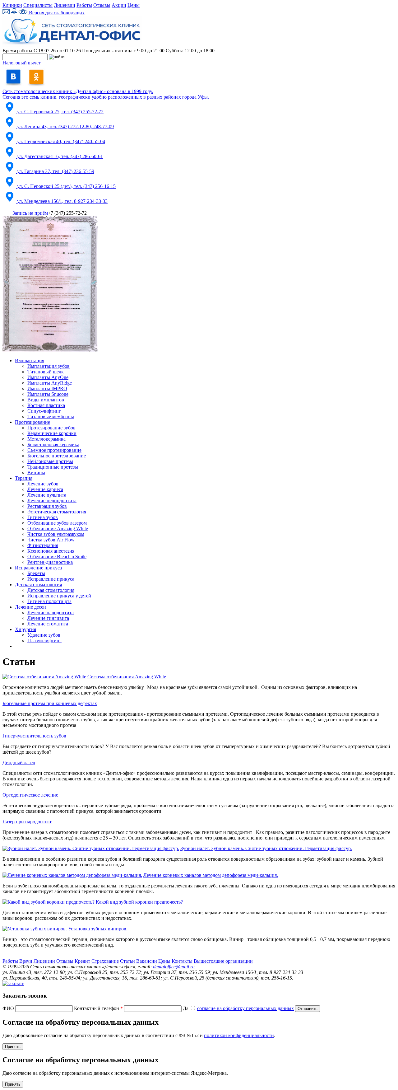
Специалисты (38, 5)
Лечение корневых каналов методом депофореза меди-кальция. (210, 875)
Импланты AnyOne (47, 377)
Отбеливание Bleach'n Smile (56, 556)
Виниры (36, 472)
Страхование (105, 961)
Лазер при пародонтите (27, 821)
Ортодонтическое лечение (30, 795)
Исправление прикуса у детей (59, 595)
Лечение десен (30, 607)
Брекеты (36, 573)
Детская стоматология (38, 584)
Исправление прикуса (38, 567)
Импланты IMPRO (47, 388)
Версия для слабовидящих (56, 12)
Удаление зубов (43, 635)
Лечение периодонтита (51, 500)
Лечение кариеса (45, 489)
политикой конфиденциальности (239, 1035)
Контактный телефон (98, 1008)
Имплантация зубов (48, 366)
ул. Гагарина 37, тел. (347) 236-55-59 (55, 171)
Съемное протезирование (54, 450)
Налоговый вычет (21, 62)
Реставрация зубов (47, 506)
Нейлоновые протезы (50, 461)
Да (238, 1008)
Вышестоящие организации (223, 961)
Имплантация (29, 360)
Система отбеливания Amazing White (126, 676)
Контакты (182, 961)
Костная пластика (46, 405)
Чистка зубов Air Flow (51, 539)
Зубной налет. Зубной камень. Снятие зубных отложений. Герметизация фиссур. (266, 848)
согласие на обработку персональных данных (245, 1008)
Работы (84, 5)
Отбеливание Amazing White (57, 528)
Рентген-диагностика (50, 562)
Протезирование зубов (51, 427)
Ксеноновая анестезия (50, 551)
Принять (13, 1046)
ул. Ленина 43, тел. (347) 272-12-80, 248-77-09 (65, 126)
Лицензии (64, 5)
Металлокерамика (46, 439)
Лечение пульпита (46, 495)
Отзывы (101, 5)
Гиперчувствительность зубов (34, 735)
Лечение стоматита (47, 623)
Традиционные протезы (52, 467)
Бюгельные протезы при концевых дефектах (49, 703)
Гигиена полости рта (49, 601)
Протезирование (32, 422)
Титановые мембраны (50, 416)
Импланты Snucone (47, 394)
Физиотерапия (42, 545)
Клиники (12, 5)
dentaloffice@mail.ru (174, 966)
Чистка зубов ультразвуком (55, 534)
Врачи (25, 961)
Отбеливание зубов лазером (57, 523)
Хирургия (25, 629)
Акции (119, 5)
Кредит (82, 961)
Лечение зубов (42, 483)
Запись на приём (30, 213)
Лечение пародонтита (50, 612)
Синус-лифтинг (44, 411)
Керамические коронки (51, 433)
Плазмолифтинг (44, 640)
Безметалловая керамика (53, 444)
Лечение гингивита (48, 618)
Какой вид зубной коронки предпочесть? (139, 902)
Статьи (127, 961)
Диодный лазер (18, 762)
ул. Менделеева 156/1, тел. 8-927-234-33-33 (62, 201)
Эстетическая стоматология (56, 511)
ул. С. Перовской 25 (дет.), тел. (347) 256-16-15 (66, 186)
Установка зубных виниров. (97, 928)
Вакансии (146, 961)
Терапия (23, 478)
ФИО (8, 1008)
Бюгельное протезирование (56, 455)
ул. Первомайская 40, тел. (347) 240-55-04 (61, 141)
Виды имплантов (45, 399)
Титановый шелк (45, 371)
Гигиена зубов (42, 517)
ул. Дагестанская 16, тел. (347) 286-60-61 (60, 156)
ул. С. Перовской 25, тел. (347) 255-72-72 (60, 111)
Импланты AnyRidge (49, 383)
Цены (133, 5)
